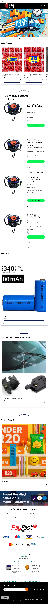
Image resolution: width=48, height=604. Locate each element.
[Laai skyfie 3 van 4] (23, 39)
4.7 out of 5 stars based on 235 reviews (27, 581)
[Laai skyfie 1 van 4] (19, 39)
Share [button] (30, 130)
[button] (2, 5)
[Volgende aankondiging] (45, 1)
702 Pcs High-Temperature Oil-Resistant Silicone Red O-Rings (10, 75)
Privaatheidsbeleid (39, 599)
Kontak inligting (30, 600)
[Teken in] (34, 517)
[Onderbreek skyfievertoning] (31, 38)
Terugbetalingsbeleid (29, 599)
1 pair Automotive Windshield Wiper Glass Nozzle (12, 398)
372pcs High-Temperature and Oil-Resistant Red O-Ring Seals (33, 75)
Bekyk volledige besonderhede (35, 135)
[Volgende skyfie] (28, 38)
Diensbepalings (12, 600)
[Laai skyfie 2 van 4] (21, 39)
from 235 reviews (23, 558)
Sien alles (24, 90)
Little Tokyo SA (11, 599)
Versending (36, 110)
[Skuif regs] (27, 87)
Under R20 (5, 482)
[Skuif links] (21, 87)
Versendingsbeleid (21, 600)
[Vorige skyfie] (16, 38)
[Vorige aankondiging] (2, 1)
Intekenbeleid (38, 600)
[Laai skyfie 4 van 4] (25, 39)
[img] (24, 557)
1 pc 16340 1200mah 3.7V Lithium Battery (11, 314)
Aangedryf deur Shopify (18, 599)
